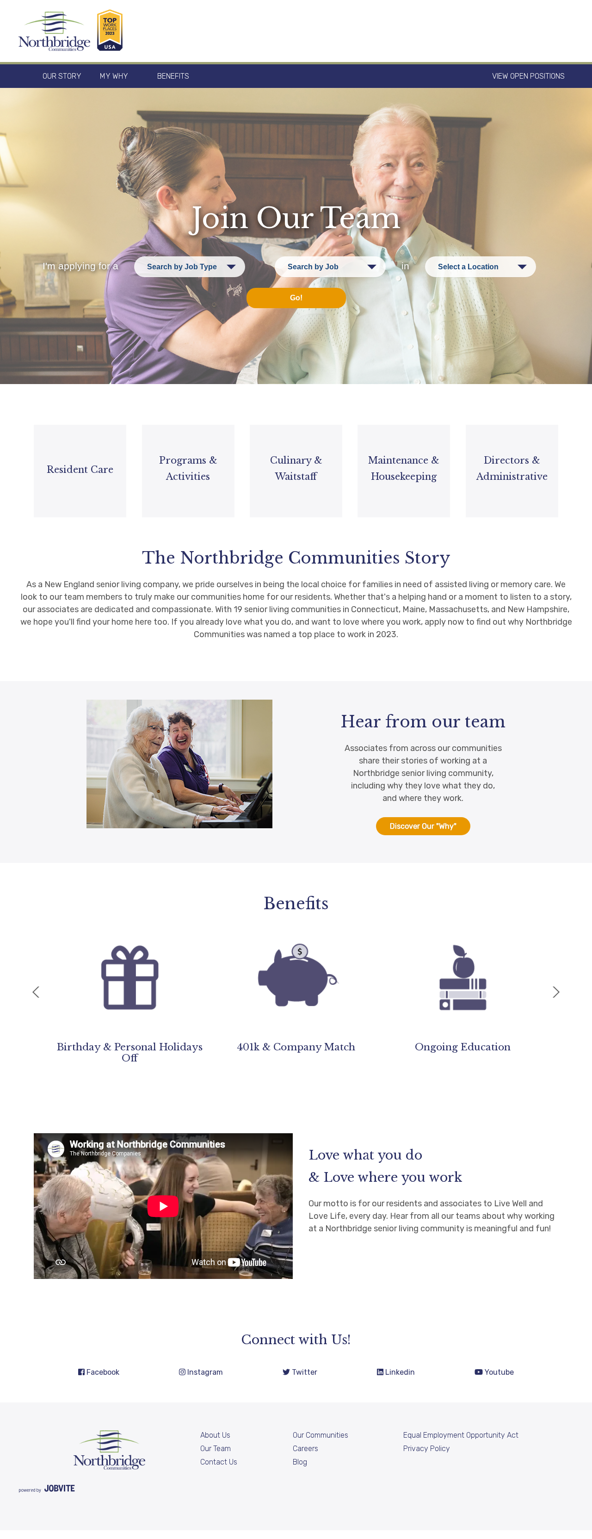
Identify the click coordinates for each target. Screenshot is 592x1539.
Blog (300, 1462)
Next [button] (556, 992)
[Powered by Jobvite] (46, 1490)
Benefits (173, 76)
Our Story (62, 76)
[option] (129, 990)
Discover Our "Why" (423, 826)
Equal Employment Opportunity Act (460, 1435)
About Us (215, 1435)
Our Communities (320, 1435)
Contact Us (218, 1462)
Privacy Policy (426, 1448)
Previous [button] (35, 992)
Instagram (204, 1372)
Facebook (102, 1372)
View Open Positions (528, 76)
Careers (305, 1448)
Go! (296, 298)
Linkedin (399, 1372)
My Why (114, 76)
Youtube (498, 1372)
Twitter (303, 1372)
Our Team (215, 1448)
